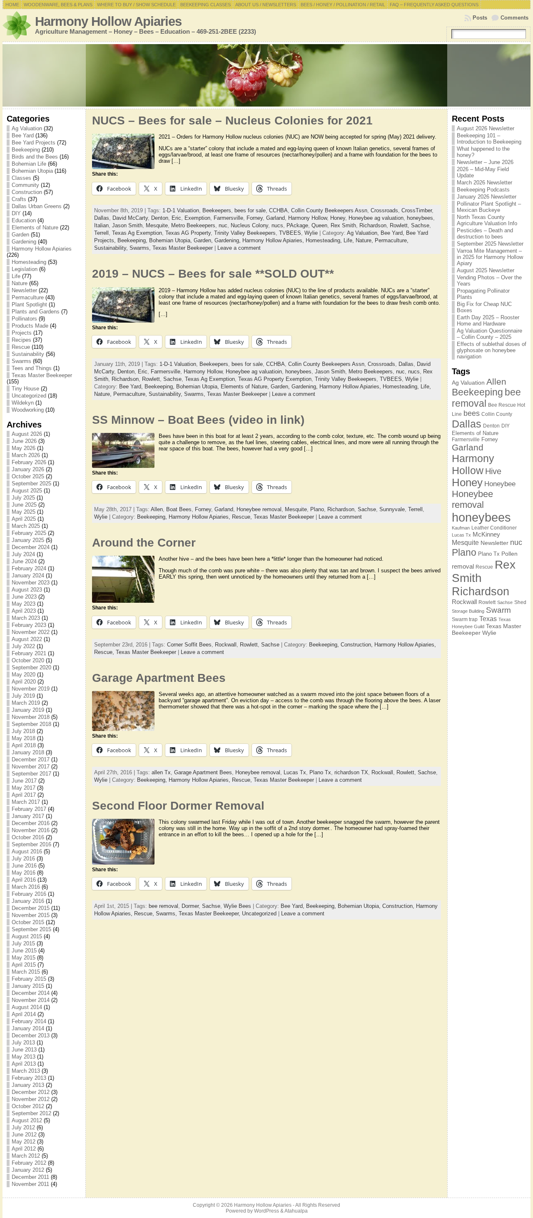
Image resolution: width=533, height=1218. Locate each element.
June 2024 (24, 561)
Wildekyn (23, 403)
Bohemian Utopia (32, 171)
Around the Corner (144, 542)
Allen (157, 509)
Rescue (21, 347)
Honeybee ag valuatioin (254, 371)
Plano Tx (320, 772)
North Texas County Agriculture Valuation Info (487, 220)
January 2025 (28, 540)
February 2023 (29, 625)
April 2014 (24, 1014)
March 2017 (26, 802)
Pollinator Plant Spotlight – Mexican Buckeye (489, 207)
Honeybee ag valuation (376, 218)
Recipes (21, 340)
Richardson (372, 225)
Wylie (311, 233)
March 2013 (26, 1071)
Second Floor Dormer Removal (178, 805)
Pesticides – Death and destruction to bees (485, 233)
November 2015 (31, 915)
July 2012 (23, 1127)
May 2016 (23, 873)
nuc (223, 225)
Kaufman (461, 527)
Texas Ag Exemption (137, 233)
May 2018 (23, 738)
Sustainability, (112, 248)
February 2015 (29, 979)
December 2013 (31, 1035)
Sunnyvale (392, 509)
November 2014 (31, 1000)
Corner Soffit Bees (189, 644)
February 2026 (29, 462)
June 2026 (24, 441)
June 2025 (24, 505)
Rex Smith (343, 225)
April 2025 (24, 519)
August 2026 (27, 434)
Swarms (21, 361)
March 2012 (26, 1156)
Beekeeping (26, 150)
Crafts (19, 199)
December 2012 (31, 1092)
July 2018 (23, 731)
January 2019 (28, 710)
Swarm (498, 610)
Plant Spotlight (29, 304)
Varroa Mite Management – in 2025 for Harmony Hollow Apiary (490, 257)
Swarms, (141, 248)
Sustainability (28, 354)
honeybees (420, 218)
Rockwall (226, 644)
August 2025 (27, 490)
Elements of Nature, (246, 386)
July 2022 (23, 646)
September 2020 (31, 667)
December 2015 (31, 908)
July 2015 (23, 943)
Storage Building (468, 611)
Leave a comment (239, 248)
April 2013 (24, 1064)
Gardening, (228, 240)
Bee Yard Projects (33, 142)
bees (471, 413)
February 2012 (29, 1163)
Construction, (357, 644)
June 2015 (24, 950)
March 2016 (26, 887)
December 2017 (31, 759)
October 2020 (28, 660)
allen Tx (161, 772)
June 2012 (24, 1134)
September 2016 (31, 844)
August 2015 (27, 936)
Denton (159, 218)
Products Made (30, 326)
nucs (277, 225)
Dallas (101, 218)
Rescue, (243, 517)
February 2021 (29, 653)
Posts (480, 18)
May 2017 (23, 788)
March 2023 (26, 618)
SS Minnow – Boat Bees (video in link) (198, 419)
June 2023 (24, 597)
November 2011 (30, 1184)
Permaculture (28, 297)
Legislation (24, 269)
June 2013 (24, 1049)
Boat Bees (179, 509)
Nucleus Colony (249, 225)
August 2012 (27, 1120)
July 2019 (23, 696)
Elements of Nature (35, 227)
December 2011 (30, 1177)
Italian (101, 225)
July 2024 (23, 554)
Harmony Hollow (307, 218)
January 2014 (28, 1028)
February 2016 (29, 894)
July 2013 (23, 1042)
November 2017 (31, 766)
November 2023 (31, 582)
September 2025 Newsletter (490, 244)
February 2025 (29, 533)
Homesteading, (325, 240)
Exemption (197, 218)
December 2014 (31, 993)
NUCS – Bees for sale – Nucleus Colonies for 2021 (232, 120)
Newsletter (24, 290)
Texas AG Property (188, 233)
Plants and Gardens (36, 311)
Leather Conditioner (494, 528)
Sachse (420, 225)
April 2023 (24, 611)
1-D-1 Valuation (180, 210)
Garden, (204, 240)
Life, (350, 240)
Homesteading (29, 262)
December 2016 (31, 823)
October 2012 (28, 1106)
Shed (520, 602)
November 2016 (31, 830)
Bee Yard (23, 135)
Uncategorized (29, 396)
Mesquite (157, 225)
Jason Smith (127, 225)
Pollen (509, 553)
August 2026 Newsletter (485, 128)
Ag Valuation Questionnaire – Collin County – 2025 (489, 334)
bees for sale (250, 210)
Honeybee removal (259, 509)
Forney (255, 218)
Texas (488, 618)
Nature (19, 283)
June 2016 (24, 866)
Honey (337, 218)
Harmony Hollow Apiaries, (274, 240)
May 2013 (23, 1057)
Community (25, 185)
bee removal (163, 906)
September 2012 (31, 1113)
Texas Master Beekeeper (42, 375)
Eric (176, 218)
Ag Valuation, (364, 233)
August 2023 (27, 590)
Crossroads (384, 210)
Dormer (190, 906)
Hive (493, 471)
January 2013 (28, 1085)
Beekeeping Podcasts (483, 189)
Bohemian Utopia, (171, 240)
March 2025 (26, 526)
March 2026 (26, 455)
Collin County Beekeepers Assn (329, 210)
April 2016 (24, 880)
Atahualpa (296, 1211)
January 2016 (28, 901)
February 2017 (29, 809)
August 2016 (27, 851)
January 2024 (28, 575)
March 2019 (26, 703)
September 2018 (31, 724)
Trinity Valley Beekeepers (245, 233)
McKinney (486, 534)
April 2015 (24, 965)
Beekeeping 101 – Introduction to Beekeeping (489, 138)
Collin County (496, 414)
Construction (27, 192)
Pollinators (24, 319)
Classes (21, 178)
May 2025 (23, 512)
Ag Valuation (27, 128)
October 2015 (28, 922)
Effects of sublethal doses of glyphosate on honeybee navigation (491, 350)
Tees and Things (32, 368)
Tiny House (25, 388)
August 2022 (27, 639)
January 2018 (28, 752)
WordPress (266, 1211)
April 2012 (24, 1149)
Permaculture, (391, 240)
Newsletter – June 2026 (485, 162)
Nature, (365, 240)
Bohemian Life (29, 164)
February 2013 (29, 1078)
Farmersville (228, 218)
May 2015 (23, 958)
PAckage (297, 225)
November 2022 (31, 632)
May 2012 (23, 1141)
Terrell (101, 233)
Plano (317, 509)
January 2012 (28, 1170)
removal (463, 566)
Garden (20, 234)
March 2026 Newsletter (484, 182)
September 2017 (31, 774)
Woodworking (28, 410)
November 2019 (31, 689)
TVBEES (290, 233)
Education (24, 220)
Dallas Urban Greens (37, 206)
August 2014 (27, 1007)
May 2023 (23, 604)
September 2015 (31, 929)
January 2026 (28, 469)
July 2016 (23, 858)
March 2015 (26, 972)
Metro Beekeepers (193, 225)
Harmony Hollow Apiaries (108, 21)
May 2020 (23, 674)
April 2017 (24, 795)
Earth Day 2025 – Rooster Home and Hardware (488, 320)
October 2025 (28, 476)
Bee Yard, (393, 233)
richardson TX (351, 772)
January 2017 (28, 816)
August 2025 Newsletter (485, 270)
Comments (514, 18)
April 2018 (24, 745)
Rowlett (399, 225)
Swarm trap (465, 619)
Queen (319, 225)
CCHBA (278, 210)
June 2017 (24, 781)
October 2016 (28, 837)
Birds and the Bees (35, 157)
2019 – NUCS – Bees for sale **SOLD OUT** (213, 273)
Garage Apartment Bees (159, 677)
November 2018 (31, 717)
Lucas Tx (295, 772)
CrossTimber (416, 210)
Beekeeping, (133, 240)
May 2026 (23, 448)
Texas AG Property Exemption (274, 379)
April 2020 (24, 682)
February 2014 (29, 1021)
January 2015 (28, 986)
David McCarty (130, 218)
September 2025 (31, 483)
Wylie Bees (237, 906)
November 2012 (31, 1099)
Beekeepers (216, 210)
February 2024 (29, 568)
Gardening (24, 242)
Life (16, 276)
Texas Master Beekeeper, (210, 913)
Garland (275, 218)
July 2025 (23, 498)
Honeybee (500, 484)
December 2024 (31, 547)
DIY (16, 213)
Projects (22, 333)
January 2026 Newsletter (486, 197)
